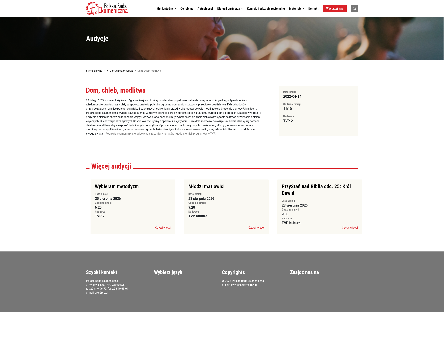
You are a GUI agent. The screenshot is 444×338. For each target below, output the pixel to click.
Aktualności (205, 8)
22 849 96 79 (98, 288)
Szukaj (354, 8)
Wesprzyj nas (334, 8)
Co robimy (186, 8)
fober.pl (251, 284)
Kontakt (313, 8)
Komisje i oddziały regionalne (266, 8)
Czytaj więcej (163, 227)
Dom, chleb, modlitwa (121, 70)
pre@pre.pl (101, 292)
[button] (107, 8)
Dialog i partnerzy (228, 8)
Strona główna (94, 70)
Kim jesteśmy (164, 8)
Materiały (295, 8)
